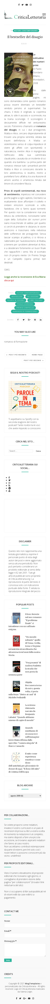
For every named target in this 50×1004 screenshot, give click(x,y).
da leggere (32, 297)
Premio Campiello (25, 308)
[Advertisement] (25, 516)
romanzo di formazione (25, 311)
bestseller (17, 297)
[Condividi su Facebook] (18, 319)
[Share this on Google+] (29, 319)
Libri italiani (35, 300)
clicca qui (9, 280)
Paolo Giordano (25, 304)
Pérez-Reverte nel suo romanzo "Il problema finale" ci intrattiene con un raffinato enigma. (25, 622)
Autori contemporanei (26, 31)
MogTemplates (32, 983)
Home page (37, 355)
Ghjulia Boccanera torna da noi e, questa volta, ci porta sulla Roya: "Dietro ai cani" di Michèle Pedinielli (25, 690)
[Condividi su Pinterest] (35, 319)
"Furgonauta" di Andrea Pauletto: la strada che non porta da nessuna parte (24, 668)
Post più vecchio (32, 360)
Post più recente (17, 355)
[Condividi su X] (23, 319)
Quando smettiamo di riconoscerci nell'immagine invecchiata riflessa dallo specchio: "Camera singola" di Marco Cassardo (23, 737)
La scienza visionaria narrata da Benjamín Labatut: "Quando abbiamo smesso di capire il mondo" (21, 713)
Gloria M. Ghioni (16, 300)
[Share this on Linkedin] (40, 319)
